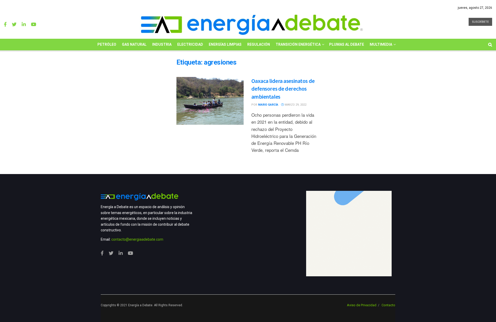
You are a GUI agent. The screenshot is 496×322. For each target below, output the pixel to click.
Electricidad (190, 44)
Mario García (268, 104)
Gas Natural (134, 44)
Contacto (388, 305)
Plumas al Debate (346, 44)
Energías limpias (225, 44)
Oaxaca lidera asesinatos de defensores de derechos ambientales (283, 88)
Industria (162, 44)
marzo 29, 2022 (295, 104)
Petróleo (106, 44)
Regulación (258, 44)
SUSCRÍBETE (480, 21)
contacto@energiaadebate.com (137, 239)
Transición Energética (298, 44)
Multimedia (381, 44)
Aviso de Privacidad (361, 305)
